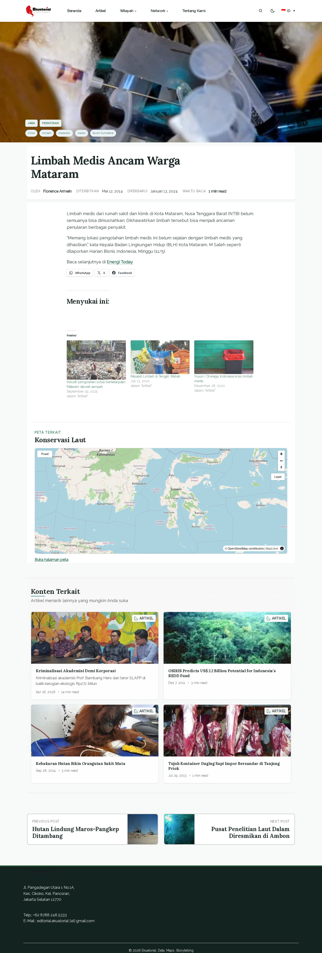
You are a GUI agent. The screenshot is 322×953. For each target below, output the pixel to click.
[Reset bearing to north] (281, 467)
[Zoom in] (281, 453)
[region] (161, 501)
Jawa (31, 123)
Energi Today (120, 261)
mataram (64, 133)
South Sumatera (103, 133)
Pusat (45, 454)
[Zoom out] (281, 460)
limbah (46, 133)
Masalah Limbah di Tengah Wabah (156, 376)
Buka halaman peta (51, 559)
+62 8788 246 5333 (50, 915)
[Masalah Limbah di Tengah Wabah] (160, 357)
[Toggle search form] (261, 11)
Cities (31, 133)
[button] (288, 11)
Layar (278, 476)
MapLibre (272, 548)
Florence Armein (57, 191)
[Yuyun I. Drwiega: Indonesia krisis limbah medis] (223, 357)
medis (82, 133)
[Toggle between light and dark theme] (272, 11)
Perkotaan (50, 123)
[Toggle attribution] (282, 548)
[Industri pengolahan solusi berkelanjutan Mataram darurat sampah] (96, 360)
